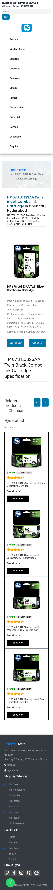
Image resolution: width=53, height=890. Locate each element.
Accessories (17, 107)
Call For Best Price (19, 343)
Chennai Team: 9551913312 (17, 6)
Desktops (15, 68)
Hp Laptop (14, 801)
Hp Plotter (14, 817)
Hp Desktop (15, 806)
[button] (37, 402)
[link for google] (36, 873)
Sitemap (43, 884)
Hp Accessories (17, 823)
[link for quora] (28, 873)
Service (14, 126)
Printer (13, 97)
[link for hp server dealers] (26, 27)
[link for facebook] (14, 873)
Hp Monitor (14, 795)
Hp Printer (14, 812)
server (22, 169)
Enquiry (14, 146)
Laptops (14, 58)
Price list (13, 859)
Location (13, 848)
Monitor (14, 87)
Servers (14, 39)
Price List (15, 117)
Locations (15, 136)
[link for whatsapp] (10, 882)
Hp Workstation (17, 789)
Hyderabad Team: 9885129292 (20, 2)
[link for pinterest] (7, 873)
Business (15, 78)
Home (12, 169)
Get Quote (37, 343)
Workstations (17, 49)
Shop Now (18, 498)
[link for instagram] (21, 873)
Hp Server (14, 784)
